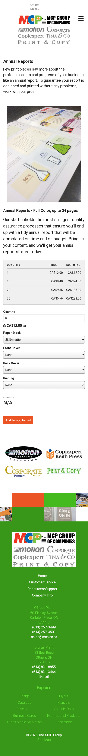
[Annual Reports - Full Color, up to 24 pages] (44, 154)
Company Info (42, 595)
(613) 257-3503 (44, 632)
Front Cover (11, 348)
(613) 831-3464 (44, 672)
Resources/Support (42, 589)
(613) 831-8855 (44, 667)
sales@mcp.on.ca (44, 637)
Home (42, 576)
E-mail (44, 677)
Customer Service (42, 582)
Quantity (9, 311)
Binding (8, 378)
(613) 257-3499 (49, 4)
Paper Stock (12, 332)
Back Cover (11, 363)
